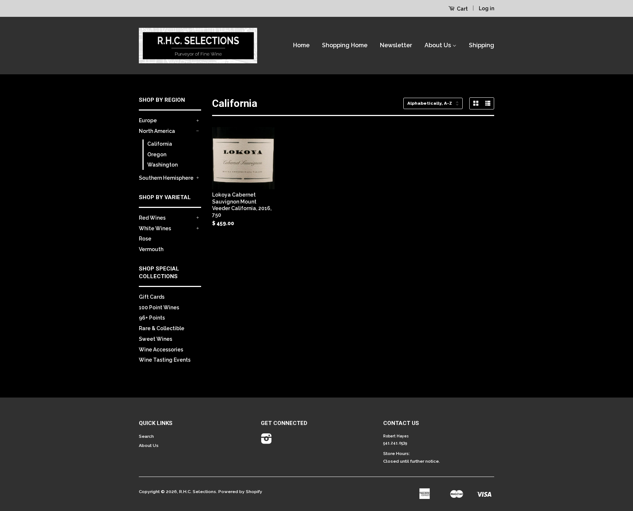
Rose (145, 239)
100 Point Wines (159, 307)
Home (301, 45)
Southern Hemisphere (166, 178)
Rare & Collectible (161, 328)
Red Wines (152, 218)
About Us (438, 45)
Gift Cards (151, 297)
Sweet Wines (155, 339)
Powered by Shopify (240, 491)
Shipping (481, 45)
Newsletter (396, 45)
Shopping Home (344, 45)
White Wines (155, 228)
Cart (462, 9)
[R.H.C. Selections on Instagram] (266, 441)
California (159, 144)
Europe (148, 120)
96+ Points (152, 318)
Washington (162, 165)
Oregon (156, 154)
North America (157, 131)
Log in (486, 8)
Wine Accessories (161, 350)
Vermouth (151, 249)
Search (146, 436)
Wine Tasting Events (164, 360)
